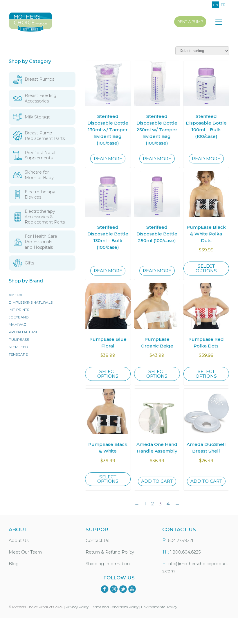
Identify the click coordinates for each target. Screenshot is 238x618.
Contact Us (97, 540)
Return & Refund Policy (110, 552)
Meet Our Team (25, 552)
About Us (18, 540)
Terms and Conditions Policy (114, 607)
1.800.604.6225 (185, 552)
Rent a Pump (190, 21)
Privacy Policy (77, 607)
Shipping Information (108, 563)
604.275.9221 (180, 540)
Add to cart (157, 481)
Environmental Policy (159, 607)
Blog (14, 563)
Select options (206, 268)
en (215, 5)
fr (223, 4)
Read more (108, 158)
